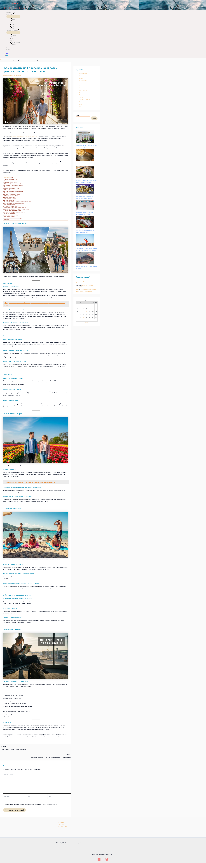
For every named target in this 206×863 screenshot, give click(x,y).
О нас (7, 49)
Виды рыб (9, 14)
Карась (13, 19)
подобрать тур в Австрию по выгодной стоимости (24, 136)
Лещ (13, 28)
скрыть (11, 177)
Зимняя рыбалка (13, 45)
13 (86, 311)
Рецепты (8, 47)
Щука (13, 24)
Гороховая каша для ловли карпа (84, 163)
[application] (13, 14)
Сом (13, 26)
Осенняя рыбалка (13, 39)
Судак (13, 22)
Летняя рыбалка (16, 42)
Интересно (81, 83)
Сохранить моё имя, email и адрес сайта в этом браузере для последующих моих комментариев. (31, 804)
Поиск (77, 115)
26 (83, 317)
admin (77, 281)
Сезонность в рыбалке (12, 30)
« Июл (86, 322)
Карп (13, 21)
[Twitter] (107, 861)
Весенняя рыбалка (13, 36)
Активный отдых (10, 12)
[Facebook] (99, 861)
